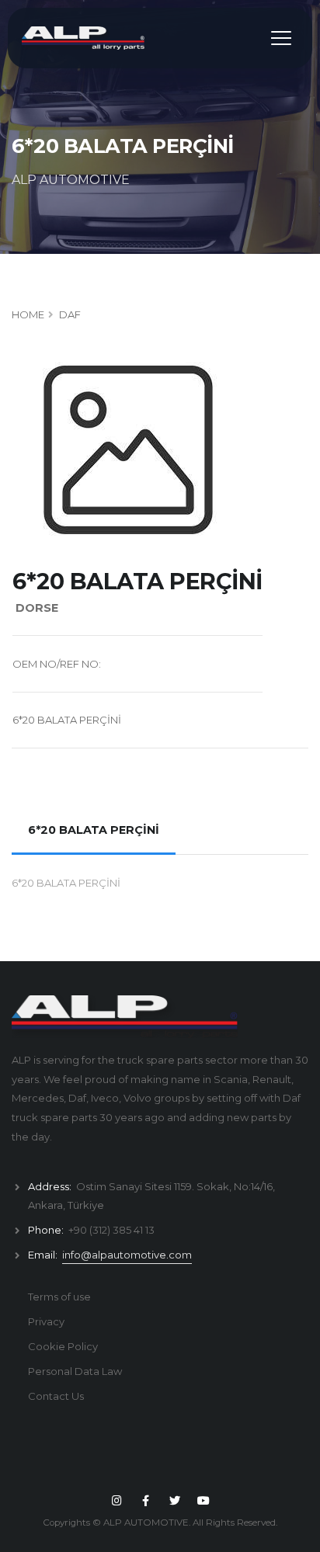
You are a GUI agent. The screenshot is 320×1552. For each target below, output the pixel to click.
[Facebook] (146, 1501)
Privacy (46, 1321)
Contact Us (56, 1396)
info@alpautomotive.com (127, 1254)
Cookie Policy (63, 1346)
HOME (28, 314)
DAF (70, 314)
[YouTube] (203, 1501)
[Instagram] (116, 1501)
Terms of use (59, 1296)
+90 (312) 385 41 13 (111, 1230)
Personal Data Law (75, 1371)
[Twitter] (175, 1501)
